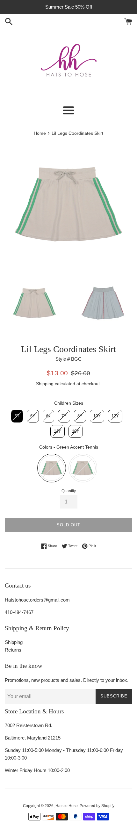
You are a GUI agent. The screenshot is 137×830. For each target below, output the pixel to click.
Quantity (68, 491)
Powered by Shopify (97, 806)
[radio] (17, 416)
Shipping (45, 383)
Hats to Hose (66, 806)
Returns (13, 650)
